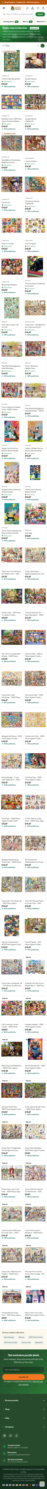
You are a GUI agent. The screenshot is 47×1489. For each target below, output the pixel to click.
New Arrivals (26, 1342)
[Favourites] (37, 8)
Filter (7, 45)
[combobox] (20, 14)
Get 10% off (23, 1377)
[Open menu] (3, 8)
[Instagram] (10, 1435)
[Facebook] (4, 1435)
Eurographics (29, 158)
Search (40, 14)
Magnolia (28, 530)
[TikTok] (16, 1435)
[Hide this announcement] (44, 2)
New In (27, 22)
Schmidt (4, 445)
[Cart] (43, 8)
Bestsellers (39, 1342)
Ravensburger (30, 322)
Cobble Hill (5, 76)
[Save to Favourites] (4, 69)
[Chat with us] (27, 8)
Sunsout (28, 280)
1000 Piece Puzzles (36, 1337)
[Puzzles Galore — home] (15, 8)
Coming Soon (10, 22)
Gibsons (4, 322)
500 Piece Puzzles (10, 1342)
